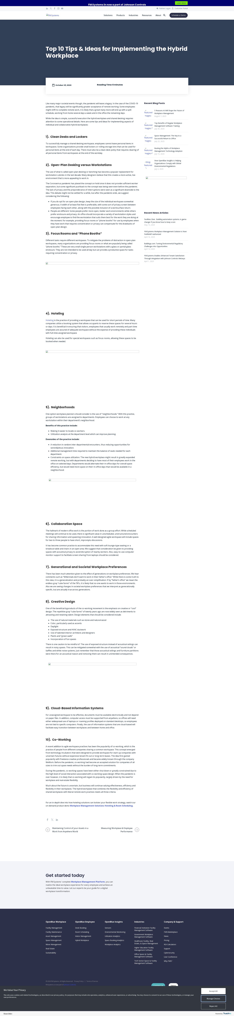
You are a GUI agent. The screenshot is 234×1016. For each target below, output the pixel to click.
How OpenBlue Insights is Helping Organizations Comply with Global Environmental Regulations (167, 163)
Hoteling (50, 320)
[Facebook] (55, 8)
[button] (164, 15)
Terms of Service (92, 981)
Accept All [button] (213, 991)
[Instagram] (58, 8)
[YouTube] (62, 8)
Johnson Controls (70, 985)
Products (120, 15)
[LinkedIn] (47, 8)
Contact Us (158, 985)
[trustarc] (227, 1013)
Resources (147, 15)
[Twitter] (51, 8)
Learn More (181, 3)
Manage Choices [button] (213, 998)
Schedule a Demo (179, 15)
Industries (133, 15)
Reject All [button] (213, 1006)
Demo (173, 985)
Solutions (108, 15)
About (158, 15)
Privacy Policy (78, 981)
